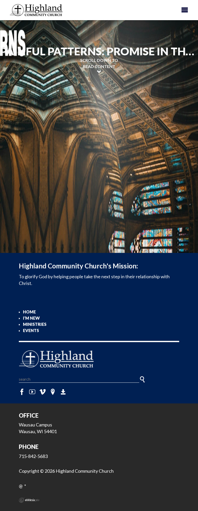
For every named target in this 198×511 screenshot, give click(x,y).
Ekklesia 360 (29, 500)
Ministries (34, 324)
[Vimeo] (42, 392)
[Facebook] (22, 392)
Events (31, 330)
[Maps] (53, 392)
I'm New (31, 317)
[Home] (99, 358)
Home (29, 311)
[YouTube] (32, 392)
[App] (63, 392)
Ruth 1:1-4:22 (35, 224)
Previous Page (44, 166)
